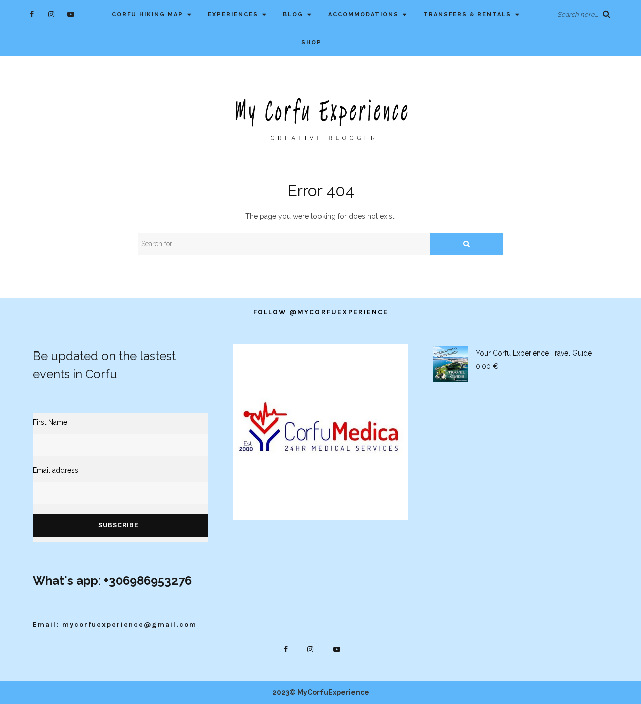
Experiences (233, 14)
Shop (311, 42)
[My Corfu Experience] (320, 118)
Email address (55, 470)
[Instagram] (51, 14)
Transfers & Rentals (467, 14)
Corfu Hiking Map (147, 14)
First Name (50, 422)
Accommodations (363, 14)
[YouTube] (70, 14)
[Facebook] (31, 14)
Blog (293, 14)
